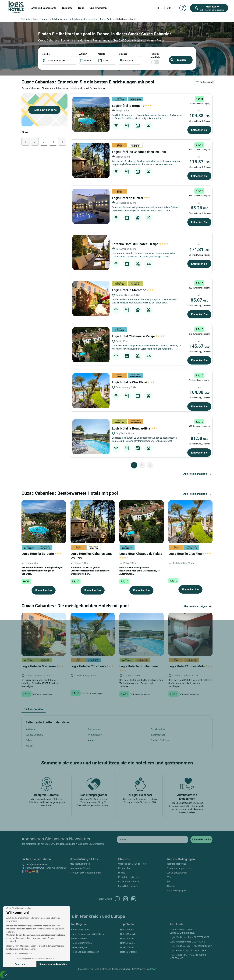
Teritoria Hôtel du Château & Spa (135, 244)
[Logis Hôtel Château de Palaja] (91, 344)
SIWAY (152, 968)
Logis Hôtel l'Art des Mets (187, 666)
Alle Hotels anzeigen (195, 473)
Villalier (28, 745)
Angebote (67, 8)
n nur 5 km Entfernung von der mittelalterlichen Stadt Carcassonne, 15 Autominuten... (139, 570)
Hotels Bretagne (79, 947)
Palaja (28, 740)
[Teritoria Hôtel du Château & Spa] (91, 252)
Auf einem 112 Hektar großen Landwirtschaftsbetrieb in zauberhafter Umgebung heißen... (90, 570)
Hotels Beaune (127, 942)
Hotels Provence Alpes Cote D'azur (88, 933)
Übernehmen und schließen (53, 964)
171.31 (199, 249)
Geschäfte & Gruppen (128, 881)
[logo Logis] (16, 6)
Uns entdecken (98, 8)
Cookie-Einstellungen (177, 872)
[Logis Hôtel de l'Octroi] (91, 206)
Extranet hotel (125, 868)
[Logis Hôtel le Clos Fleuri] (91, 390)
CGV (169, 877)
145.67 (199, 346)
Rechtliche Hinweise (176, 863)
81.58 (199, 438)
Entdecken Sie (199, 130)
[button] (6, 974)
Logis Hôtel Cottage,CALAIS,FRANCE (188, 950)
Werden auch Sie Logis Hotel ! (132, 863)
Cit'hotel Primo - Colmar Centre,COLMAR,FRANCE (182, 931)
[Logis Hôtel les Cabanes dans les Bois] (91, 160)
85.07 (199, 300)
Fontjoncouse (95, 734)
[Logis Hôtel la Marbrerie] (91, 298)
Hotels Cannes (127, 947)
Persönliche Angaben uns (179, 868)
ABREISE (101, 53)
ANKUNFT (83, 53)
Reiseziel (45, 53)
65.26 (199, 208)
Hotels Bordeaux (128, 951)
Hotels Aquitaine (79, 938)
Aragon (91, 740)
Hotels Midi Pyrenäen (81, 942)
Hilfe (169, 881)
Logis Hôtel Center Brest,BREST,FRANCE (189, 937)
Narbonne (30, 729)
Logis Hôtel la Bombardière (131, 428)
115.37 (199, 161)
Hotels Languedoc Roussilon (85, 951)
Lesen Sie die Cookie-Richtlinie (19, 953)
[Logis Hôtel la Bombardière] (91, 436)
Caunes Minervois (34, 734)
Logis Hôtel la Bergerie (128, 105)
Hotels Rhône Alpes (80, 929)
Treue (81, 8)
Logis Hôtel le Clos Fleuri (130, 382)
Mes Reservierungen (80, 863)
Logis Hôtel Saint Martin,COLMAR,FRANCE (191, 946)
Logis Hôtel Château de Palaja (134, 336)
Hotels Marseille (128, 933)
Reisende (122, 53)
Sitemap (171, 885)
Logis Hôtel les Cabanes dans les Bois (139, 152)
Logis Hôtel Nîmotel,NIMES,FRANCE (187, 941)
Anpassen (20, 964)
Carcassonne (94, 729)
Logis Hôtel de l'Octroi (128, 198)
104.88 (199, 115)
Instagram (125, 899)
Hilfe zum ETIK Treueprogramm (85, 872)
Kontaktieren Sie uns (80, 868)
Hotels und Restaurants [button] (43, 8)
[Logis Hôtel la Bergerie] (91, 114)
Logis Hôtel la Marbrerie (129, 290)
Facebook (117, 899)
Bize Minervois (158, 734)
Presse (121, 872)
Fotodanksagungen (176, 890)
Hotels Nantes (127, 929)
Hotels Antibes (127, 938)
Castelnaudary (158, 729)
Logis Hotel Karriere (128, 885)
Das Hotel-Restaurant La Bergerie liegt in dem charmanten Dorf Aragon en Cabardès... (42, 570)
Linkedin (134, 899)
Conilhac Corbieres (160, 740)
